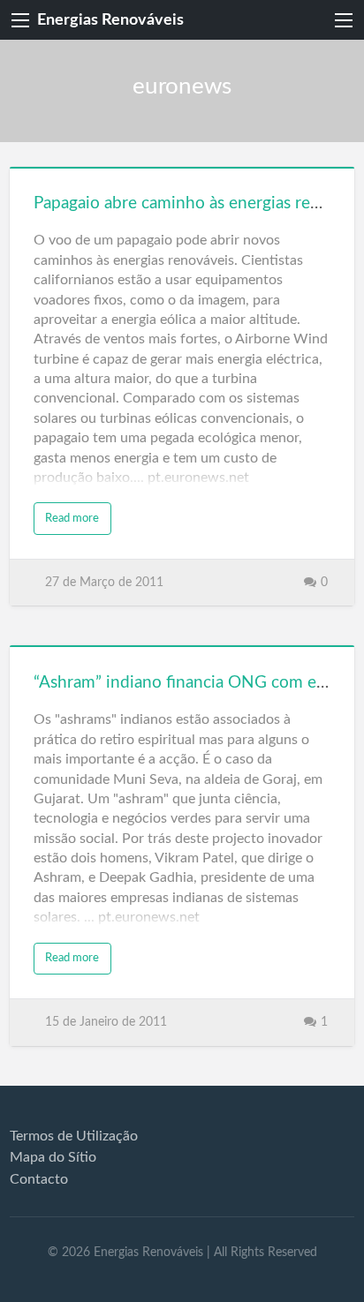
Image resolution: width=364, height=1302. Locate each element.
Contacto (39, 1179)
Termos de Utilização (74, 1136)
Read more (72, 518)
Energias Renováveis (110, 19)
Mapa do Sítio (53, 1157)
